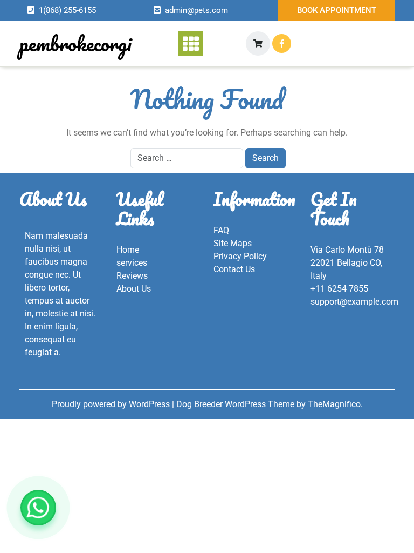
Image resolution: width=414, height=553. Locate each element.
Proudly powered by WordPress (112, 404)
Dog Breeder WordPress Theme (236, 404)
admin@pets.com (196, 10)
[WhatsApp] (38, 507)
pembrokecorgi (75, 43)
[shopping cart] (258, 43)
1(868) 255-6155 (67, 10)
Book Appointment (336, 10)
